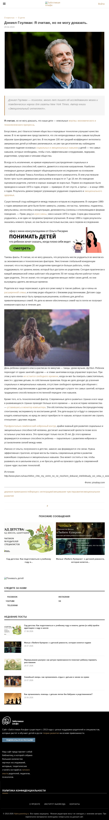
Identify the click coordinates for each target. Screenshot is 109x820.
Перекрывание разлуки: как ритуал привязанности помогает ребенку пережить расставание (60, 661)
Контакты (75, 804)
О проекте (34, 804)
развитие (78, 492)
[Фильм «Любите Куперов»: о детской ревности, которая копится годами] (80, 538)
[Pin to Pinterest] (55, 506)
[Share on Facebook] (51, 506)
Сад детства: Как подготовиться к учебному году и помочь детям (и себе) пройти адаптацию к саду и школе (61, 626)
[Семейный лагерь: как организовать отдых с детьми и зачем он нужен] (12, 681)
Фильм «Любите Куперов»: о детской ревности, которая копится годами (57, 643)
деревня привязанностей (17, 492)
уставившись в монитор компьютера (26, 407)
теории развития (51, 733)
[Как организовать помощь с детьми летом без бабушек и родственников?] (12, 698)
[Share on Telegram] (57, 506)
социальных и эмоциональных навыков (57, 148)
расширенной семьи (15, 292)
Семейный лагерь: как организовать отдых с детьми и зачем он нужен (56, 677)
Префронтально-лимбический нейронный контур (30, 426)
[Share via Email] (60, 506)
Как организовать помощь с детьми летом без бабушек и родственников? (58, 694)
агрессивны (40, 214)
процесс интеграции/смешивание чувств (52, 492)
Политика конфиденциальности (24, 791)
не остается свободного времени (40, 376)
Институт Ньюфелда (54, 804)
